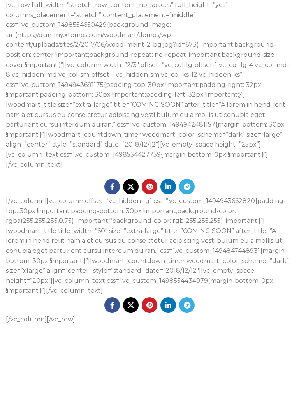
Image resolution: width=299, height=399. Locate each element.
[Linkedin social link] (168, 186)
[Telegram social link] (187, 186)
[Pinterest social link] (149, 186)
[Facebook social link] (112, 186)
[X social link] (131, 186)
